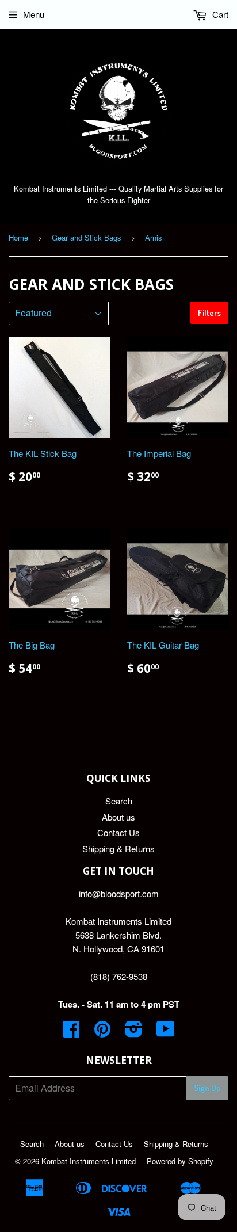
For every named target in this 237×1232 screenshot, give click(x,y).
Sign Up (207, 1087)
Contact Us (118, 832)
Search (118, 801)
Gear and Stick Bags (86, 237)
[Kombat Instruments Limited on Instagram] (134, 1032)
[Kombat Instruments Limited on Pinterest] (102, 1032)
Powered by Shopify (180, 1160)
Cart (219, 14)
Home (18, 237)
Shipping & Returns (118, 848)
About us (118, 817)
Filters (209, 312)
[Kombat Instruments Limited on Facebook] (71, 1032)
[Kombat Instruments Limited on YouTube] (165, 1032)
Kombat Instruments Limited (88, 1160)
